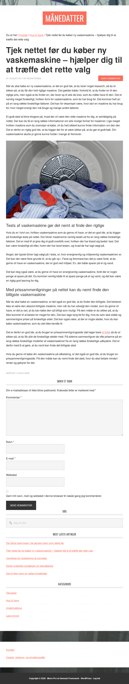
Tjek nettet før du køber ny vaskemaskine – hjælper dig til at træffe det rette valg (49, 550)
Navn (10, 442)
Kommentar (14, 397)
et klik (105, 332)
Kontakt (10, 649)
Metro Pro (52, 678)
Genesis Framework (69, 678)
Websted (11, 475)
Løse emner (12, 615)
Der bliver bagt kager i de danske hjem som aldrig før (35, 543)
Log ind (96, 678)
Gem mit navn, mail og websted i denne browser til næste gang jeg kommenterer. (54, 496)
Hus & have (23, 373)
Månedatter (64, 18)
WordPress (86, 678)
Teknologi (11, 593)
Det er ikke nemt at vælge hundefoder (26, 573)
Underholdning (14, 608)
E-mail (10, 458)
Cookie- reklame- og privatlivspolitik (25, 657)
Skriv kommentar (110, 78)
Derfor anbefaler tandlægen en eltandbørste (29, 566)
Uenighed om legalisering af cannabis (26, 558)
